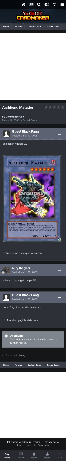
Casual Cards (30, 120)
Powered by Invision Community (33, 445)
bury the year (21, 268)
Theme (37, 442)
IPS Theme (12, 442)
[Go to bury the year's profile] (6, 270)
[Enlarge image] (32, 198)
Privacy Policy (52, 442)
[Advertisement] (33, 66)
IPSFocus (26, 442)
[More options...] (59, 134)
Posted (24, 135)
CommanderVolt (15, 116)
